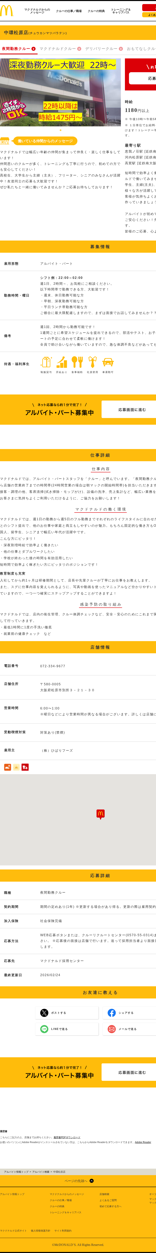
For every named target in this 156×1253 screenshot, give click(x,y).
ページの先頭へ (76, 1181)
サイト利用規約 (63, 1230)
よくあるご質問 (108, 1200)
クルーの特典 (96, 11)
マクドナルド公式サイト (13, 1230)
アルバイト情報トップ (12, 1194)
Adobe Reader (143, 1142)
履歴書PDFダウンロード (67, 1137)
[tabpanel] (60, 92)
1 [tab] (60, 130)
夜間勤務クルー (16, 49)
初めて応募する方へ (110, 1206)
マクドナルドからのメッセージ (37, 11)
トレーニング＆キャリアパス (121, 11)
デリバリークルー (101, 49)
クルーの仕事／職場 (69, 11)
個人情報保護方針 (40, 1230)
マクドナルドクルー (58, 49)
